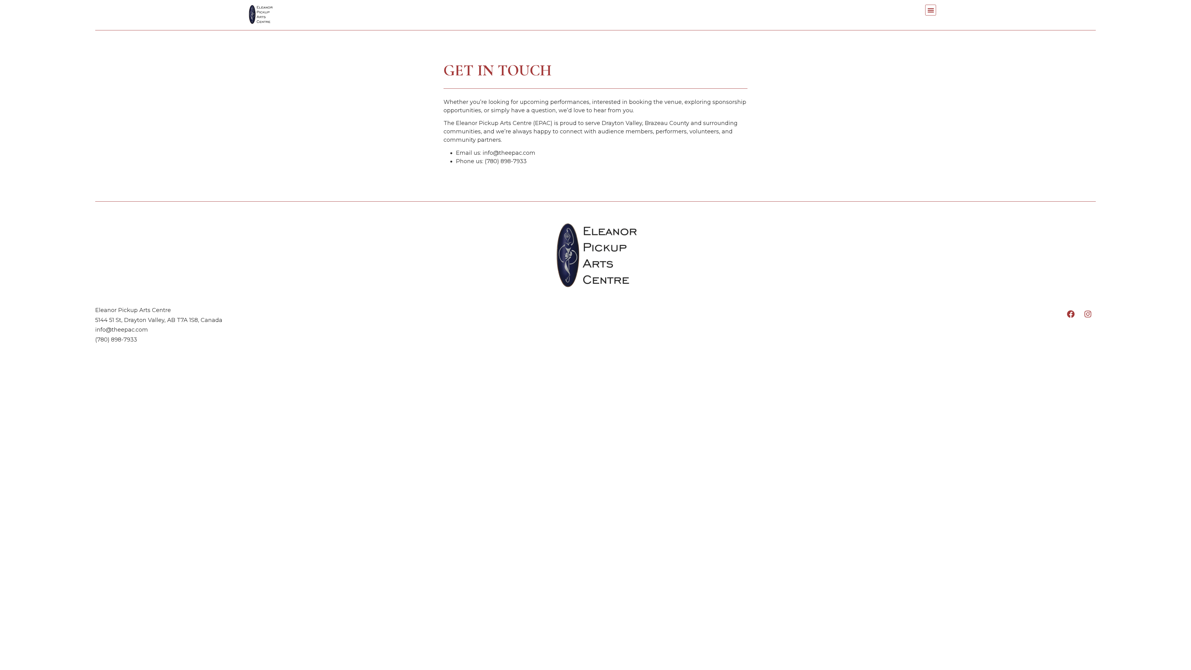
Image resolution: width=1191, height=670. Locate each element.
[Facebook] (1071, 314)
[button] (930, 10)
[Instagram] (1088, 314)
